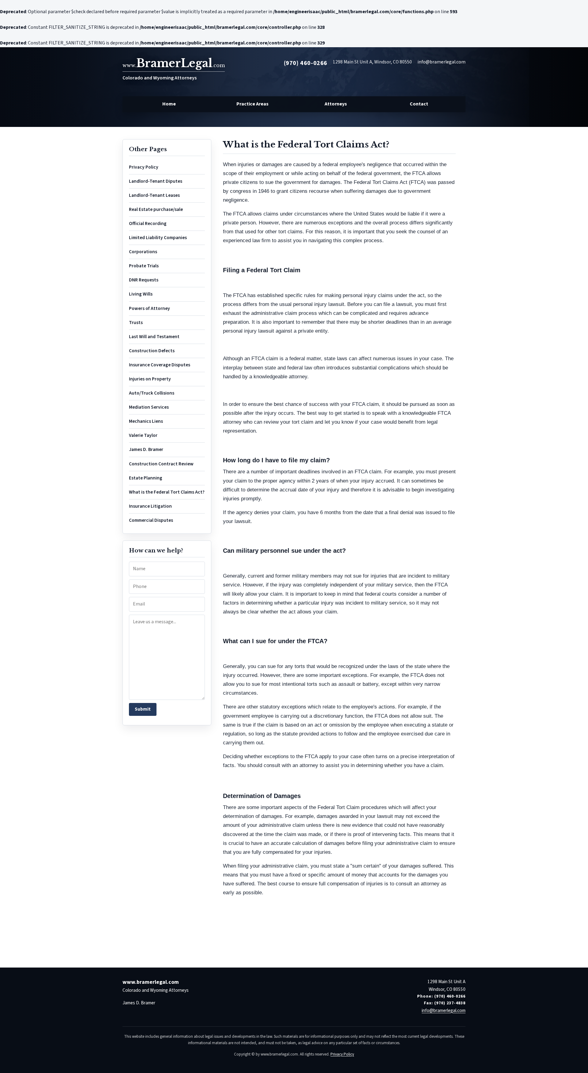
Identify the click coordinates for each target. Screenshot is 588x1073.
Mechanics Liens (146, 421)
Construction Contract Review (161, 463)
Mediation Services (149, 407)
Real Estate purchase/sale (156, 209)
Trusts (136, 322)
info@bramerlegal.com (441, 62)
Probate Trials (144, 265)
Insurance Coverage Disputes (159, 364)
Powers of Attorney (149, 308)
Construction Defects (152, 350)
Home (169, 104)
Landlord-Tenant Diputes (155, 181)
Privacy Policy (143, 167)
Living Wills (141, 294)
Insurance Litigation (150, 506)
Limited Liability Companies (158, 237)
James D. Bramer (146, 449)
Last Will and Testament (154, 336)
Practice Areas (252, 104)
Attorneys (336, 104)
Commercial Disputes (151, 520)
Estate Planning (145, 478)
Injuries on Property (150, 379)
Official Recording (148, 223)
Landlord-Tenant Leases (154, 195)
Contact (419, 104)
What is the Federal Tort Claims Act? (167, 492)
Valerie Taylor (143, 435)
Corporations (143, 251)
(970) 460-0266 (305, 63)
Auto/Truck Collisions (151, 393)
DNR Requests (143, 280)
